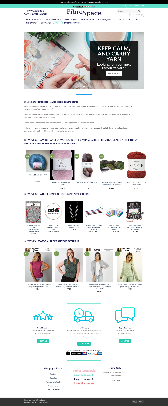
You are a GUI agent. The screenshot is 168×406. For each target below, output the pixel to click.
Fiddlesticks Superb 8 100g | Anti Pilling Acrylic (133, 183)
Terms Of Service (53, 390)
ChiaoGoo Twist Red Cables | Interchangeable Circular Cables (33, 228)
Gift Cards (46, 23)
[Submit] (139, 11)
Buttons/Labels (106, 20)
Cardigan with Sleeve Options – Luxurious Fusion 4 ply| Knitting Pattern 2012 (99, 287)
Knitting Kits (87, 20)
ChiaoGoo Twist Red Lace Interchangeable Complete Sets (134, 227)
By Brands (31, 23)
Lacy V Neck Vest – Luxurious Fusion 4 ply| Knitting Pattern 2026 (68, 286)
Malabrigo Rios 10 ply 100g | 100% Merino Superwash (35, 183)
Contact (53, 374)
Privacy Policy (53, 386)
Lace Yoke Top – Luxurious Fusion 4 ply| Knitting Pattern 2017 (38, 286)
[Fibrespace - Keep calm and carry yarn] (84, 13)
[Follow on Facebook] (140, 6)
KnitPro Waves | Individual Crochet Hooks (114, 227)
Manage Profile (72, 23)
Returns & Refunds (53, 382)
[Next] (139, 60)
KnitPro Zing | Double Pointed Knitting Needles (94, 227)
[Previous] (29, 60)
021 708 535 (115, 380)
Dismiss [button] (104, 2)
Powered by (36, 402)
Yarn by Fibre (52, 20)
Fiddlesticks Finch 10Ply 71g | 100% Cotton (59, 183)
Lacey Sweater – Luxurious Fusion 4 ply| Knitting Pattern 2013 (129, 286)
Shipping (53, 378)
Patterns (134, 20)
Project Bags (71, 20)
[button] (136, 15)
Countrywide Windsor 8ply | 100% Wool (109, 183)
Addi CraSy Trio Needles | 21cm (73, 226)
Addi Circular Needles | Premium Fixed (53, 227)
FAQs (57, 23)
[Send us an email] (143, 6)
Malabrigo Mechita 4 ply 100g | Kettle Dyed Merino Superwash (84, 184)
